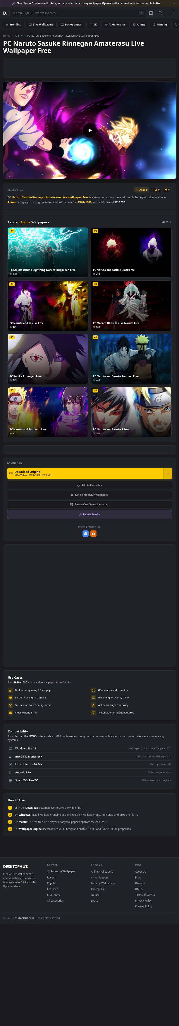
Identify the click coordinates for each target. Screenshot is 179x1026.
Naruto (16, 197)
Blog (138, 877)
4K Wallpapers (99, 877)
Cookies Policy (143, 906)
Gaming (162, 24)
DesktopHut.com (23, 918)
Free (85, 197)
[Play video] (89, 130)
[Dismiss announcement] (174, 3)
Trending (15, 24)
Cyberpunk (97, 889)
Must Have (53, 894)
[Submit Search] (160, 13)
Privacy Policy (143, 900)
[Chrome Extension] (86, 533)
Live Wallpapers (43, 24)
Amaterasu (53, 197)
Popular (52, 883)
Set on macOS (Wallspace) (91, 494)
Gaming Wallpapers (103, 883)
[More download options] (167, 473)
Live (64, 197)
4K (95, 24)
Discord (140, 883)
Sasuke (27, 197)
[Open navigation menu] (172, 13)
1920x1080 (84, 202)
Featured (52, 889)
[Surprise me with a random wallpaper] (151, 13)
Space (94, 900)
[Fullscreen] (171, 175)
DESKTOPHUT (15, 866)
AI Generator (117, 24)
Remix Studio (91, 514)
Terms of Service (145, 894)
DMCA (139, 889)
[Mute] (147, 175)
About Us (140, 871)
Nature (95, 894)
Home (6, 35)
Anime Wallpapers (102, 871)
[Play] (8, 175)
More (165, 222)
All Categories (55, 900)
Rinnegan (38, 197)
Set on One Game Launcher (92, 504)
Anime (141, 24)
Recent (51, 877)
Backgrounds (73, 24)
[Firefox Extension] (93, 533)
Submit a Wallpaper (63, 871)
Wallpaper (75, 197)
